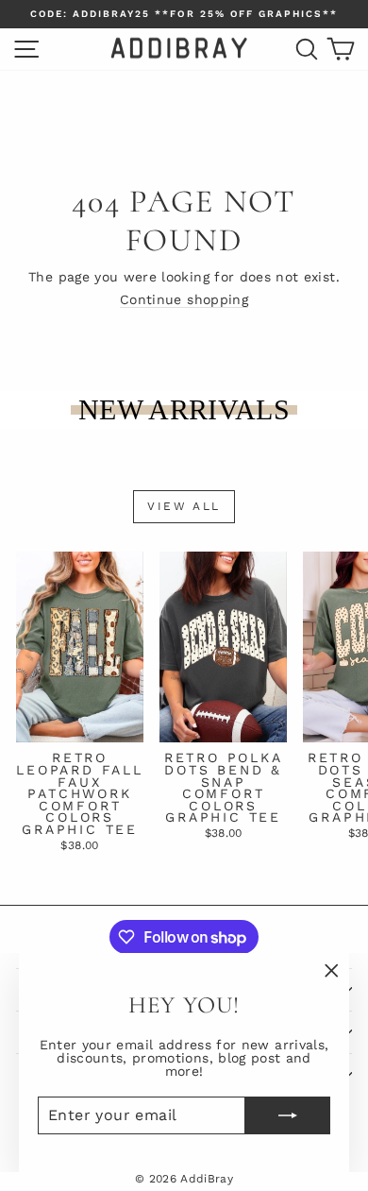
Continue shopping (184, 299)
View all (183, 506)
